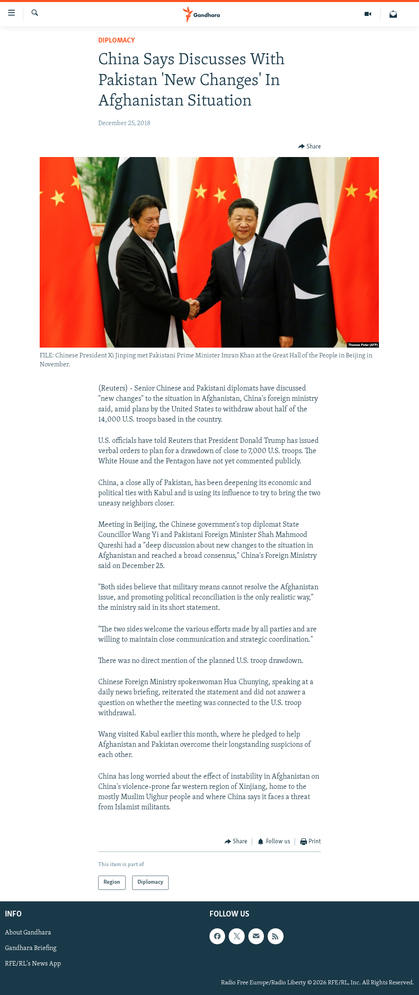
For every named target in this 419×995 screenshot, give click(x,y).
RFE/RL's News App (33, 964)
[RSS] (275, 936)
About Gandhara (28, 933)
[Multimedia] (368, 14)
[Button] (309, 147)
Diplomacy (116, 41)
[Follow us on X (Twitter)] (236, 936)
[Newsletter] (393, 14)
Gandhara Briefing (30, 948)
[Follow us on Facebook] (217, 936)
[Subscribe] (256, 936)
